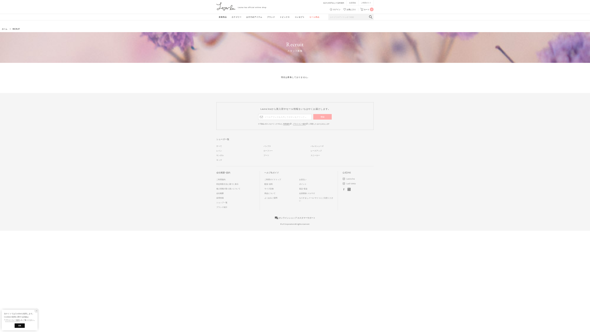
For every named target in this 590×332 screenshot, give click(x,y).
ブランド (271, 17)
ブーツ (266, 155)
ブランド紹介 (221, 207)
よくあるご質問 (270, 197)
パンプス (267, 146)
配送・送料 (268, 184)
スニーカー (315, 155)
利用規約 (286, 124)
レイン (219, 150)
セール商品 (314, 17)
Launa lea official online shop (252, 7)
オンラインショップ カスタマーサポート (297, 218)
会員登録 (352, 3)
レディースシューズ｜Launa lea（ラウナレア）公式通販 (226, 7)
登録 (323, 116)
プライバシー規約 (299, 124)
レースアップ (316, 150)
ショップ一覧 (221, 202)
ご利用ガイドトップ (272, 179)
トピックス (285, 17)
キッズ (219, 159)
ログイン (336, 9)
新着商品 (223, 17)
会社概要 (220, 193)
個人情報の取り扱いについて (228, 188)
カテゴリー (237, 17)
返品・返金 (303, 188)
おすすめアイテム (254, 17)
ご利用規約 (221, 179)
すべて (219, 146)
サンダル (220, 155)
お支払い (303, 179)
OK (19, 325)
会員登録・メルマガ (307, 193)
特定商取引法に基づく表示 (227, 184)
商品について (269, 193)
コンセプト (300, 17)
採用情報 (220, 197)
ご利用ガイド (366, 3)
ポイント (303, 184)
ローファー (268, 150)
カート (368, 9)
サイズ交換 (269, 188)
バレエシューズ (317, 146)
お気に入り (351, 9)
